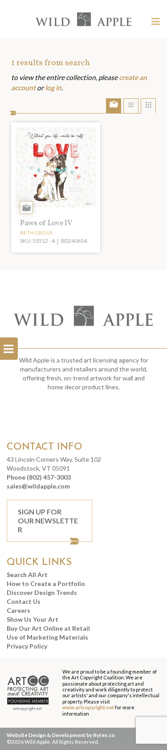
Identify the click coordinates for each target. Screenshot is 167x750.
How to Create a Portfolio (46, 583)
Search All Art (27, 574)
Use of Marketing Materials (47, 637)
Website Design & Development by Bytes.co (61, 735)
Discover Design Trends (42, 592)
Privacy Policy (27, 646)
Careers (18, 610)
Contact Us (24, 601)
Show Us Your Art (32, 619)
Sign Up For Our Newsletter (48, 520)
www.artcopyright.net (88, 707)
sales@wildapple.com (38, 486)
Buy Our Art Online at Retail (48, 628)
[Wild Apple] (84, 19)
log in (53, 88)
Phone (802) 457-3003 (39, 477)
